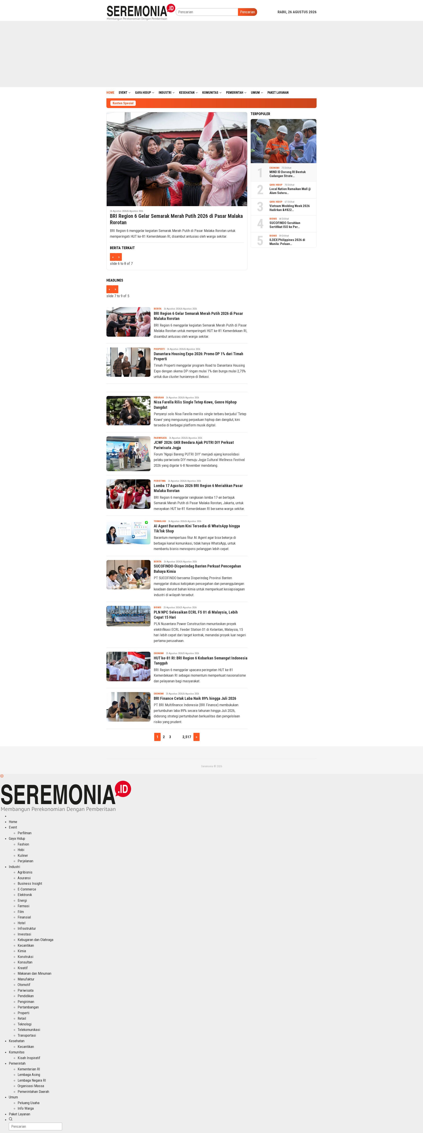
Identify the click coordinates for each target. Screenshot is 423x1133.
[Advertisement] (211, 54)
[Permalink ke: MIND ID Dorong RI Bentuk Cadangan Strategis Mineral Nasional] (283, 141)
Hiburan (159, 397)
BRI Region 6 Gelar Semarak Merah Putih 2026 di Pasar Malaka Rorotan (176, 219)
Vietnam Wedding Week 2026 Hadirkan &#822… (289, 208)
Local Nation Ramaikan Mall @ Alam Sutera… (290, 191)
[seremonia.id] (141, 11)
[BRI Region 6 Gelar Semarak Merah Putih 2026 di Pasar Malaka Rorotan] (176, 159)
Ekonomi (159, 653)
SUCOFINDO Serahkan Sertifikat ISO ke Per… (284, 225)
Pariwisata (160, 438)
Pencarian (247, 12)
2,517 (186, 737)
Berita (157, 308)
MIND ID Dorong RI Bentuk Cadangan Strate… (287, 174)
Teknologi (160, 521)
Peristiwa (160, 481)
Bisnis (157, 607)
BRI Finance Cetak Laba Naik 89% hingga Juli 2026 (195, 698)
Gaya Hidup (275, 184)
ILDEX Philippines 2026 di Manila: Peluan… (287, 242)
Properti (159, 349)
